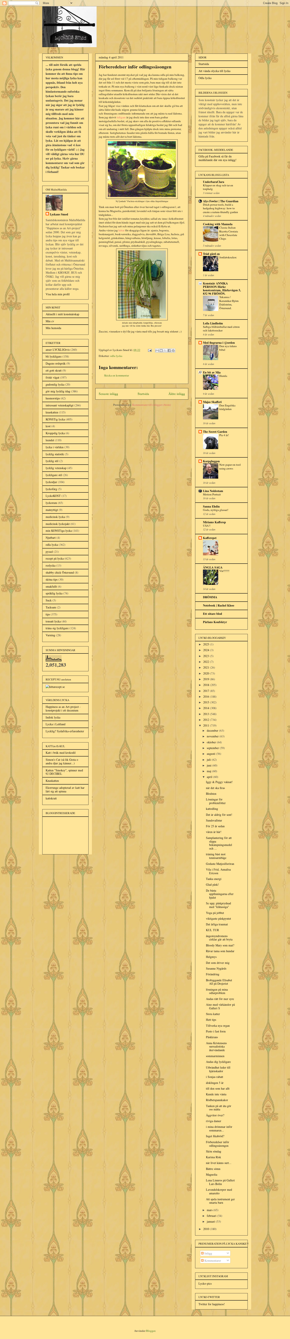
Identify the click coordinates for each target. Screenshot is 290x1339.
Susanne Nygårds (216, 968)
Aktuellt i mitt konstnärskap (62, 314)
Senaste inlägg (108, 394)
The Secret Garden (215, 431)
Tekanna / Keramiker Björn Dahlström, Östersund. (229, 302)
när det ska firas (215, 788)
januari (211, 1221)
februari (212, 1216)
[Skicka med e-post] (157, 350)
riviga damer (213, 1121)
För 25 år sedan (215, 826)
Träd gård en (211, 254)
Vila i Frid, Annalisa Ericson (218, 871)
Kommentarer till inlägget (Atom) (151, 405)
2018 (206, 685)
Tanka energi (213, 879)
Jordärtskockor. (228, 257)
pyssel (49, 552)
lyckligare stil (54, 475)
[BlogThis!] (161, 350)
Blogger (150, 1331)
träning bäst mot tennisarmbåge (216, 856)
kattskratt (51, 798)
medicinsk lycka (55, 517)
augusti (211, 754)
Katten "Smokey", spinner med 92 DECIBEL (64, 772)
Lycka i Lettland (55, 724)
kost (48, 426)
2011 (206, 725)
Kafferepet (210, 538)
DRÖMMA (210, 597)
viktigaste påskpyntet (218, 918)
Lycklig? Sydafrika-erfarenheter (65, 731)
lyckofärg (51, 489)
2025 (206, 644)
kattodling (212, 809)
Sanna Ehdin (211, 506)
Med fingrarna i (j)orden (219, 342)
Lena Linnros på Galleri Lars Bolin (220, 1182)
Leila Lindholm (213, 323)
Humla (223, 376)
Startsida (143, 394)
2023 (206, 656)
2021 (206, 667)
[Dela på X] (165, 350)
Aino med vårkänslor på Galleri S (220, 1006)
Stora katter (213, 1014)
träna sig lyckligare (57, 628)
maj (209, 771)
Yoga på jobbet (215, 913)
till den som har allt (217, 1088)
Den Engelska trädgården (227, 407)
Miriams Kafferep (214, 522)
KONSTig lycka (55, 419)
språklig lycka (54, 593)
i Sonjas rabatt (214, 1077)
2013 (206, 714)
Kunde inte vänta (216, 1094)
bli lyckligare (54, 356)
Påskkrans (212, 1037)
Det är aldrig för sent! (219, 815)
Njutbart (51, 538)
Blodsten (211, 794)
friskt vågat (52, 377)
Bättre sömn (213, 1169)
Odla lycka (204, 78)
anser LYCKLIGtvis (58, 350)
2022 (206, 662)
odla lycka (116, 356)
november (213, 736)
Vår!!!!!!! (224, 571)
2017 (206, 691)
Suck (49, 600)
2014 (206, 708)
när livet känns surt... (218, 1163)
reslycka (50, 565)
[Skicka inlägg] (149, 350)
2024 (206, 650)
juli (209, 760)
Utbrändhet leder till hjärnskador (218, 1069)
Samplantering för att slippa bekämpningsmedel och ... (219, 843)
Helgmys (211, 957)
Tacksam (51, 607)
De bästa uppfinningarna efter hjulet (220, 894)
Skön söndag (213, 1151)
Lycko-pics (205, 1283)
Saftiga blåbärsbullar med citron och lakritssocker (221, 328)
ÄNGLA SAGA (212, 567)
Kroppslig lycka (55, 433)
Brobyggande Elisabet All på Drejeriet (219, 982)
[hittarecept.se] (55, 687)
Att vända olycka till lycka (214, 71)
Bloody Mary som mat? (220, 945)
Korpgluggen (211, 461)
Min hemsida (53, 328)
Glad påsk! (212, 884)
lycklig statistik (55, 454)
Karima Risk (213, 1157)
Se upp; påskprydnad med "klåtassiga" (218, 905)
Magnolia (211, 1174)
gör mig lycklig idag (58, 391)
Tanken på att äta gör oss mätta (218, 1107)
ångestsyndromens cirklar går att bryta (219, 938)
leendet (50, 440)
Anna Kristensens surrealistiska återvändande (216, 1046)
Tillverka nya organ (218, 1026)
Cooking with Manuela (217, 224)
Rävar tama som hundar (220, 951)
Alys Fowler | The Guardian (220, 201)
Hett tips (211, 1020)
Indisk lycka (53, 717)
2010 (206, 1229)
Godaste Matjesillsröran (220, 864)
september (213, 748)
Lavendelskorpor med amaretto (219, 1191)
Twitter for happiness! (211, 1304)
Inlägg (208, 1253)
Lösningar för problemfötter (216, 801)
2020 (206, 673)
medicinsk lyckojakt (58, 524)
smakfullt (51, 586)
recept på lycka (55, 558)
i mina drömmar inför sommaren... (219, 1128)
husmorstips (53, 398)
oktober (212, 742)
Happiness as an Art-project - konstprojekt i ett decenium (63, 708)
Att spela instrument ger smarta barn (220, 1201)
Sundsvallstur (214, 820)
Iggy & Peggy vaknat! (219, 782)
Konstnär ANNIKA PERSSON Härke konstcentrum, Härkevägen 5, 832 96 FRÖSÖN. (222, 288)
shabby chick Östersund (60, 572)
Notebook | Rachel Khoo (218, 605)
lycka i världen (54, 447)
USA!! (206, 525)
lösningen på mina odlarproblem (217, 991)
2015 (206, 702)
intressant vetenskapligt (59, 405)
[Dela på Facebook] (169, 350)
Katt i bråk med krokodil (61, 753)
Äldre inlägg (176, 394)
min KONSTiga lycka (59, 531)
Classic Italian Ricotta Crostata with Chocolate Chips (228, 233)
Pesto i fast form (216, 1031)
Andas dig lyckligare (218, 1062)
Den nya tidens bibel (228, 348)
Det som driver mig (217, 963)
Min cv (50, 321)
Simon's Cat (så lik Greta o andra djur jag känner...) (62, 761)
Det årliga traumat (217, 924)
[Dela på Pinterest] (173, 350)
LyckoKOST (53, 496)
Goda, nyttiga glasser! (215, 510)
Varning (50, 635)
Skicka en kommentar (116, 375)
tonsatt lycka (53, 621)
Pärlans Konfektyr (215, 622)
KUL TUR (212, 930)
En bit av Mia (212, 372)
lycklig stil (52, 461)
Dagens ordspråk (56, 363)
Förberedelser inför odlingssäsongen (217, 1144)
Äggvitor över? (215, 1115)
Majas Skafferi (212, 402)
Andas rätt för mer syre (220, 999)
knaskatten (52, 412)
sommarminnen (215, 1056)
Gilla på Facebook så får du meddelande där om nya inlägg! (217, 158)
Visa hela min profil (58, 294)
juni (209, 765)
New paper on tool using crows (230, 466)
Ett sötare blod (212, 613)
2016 (206, 696)
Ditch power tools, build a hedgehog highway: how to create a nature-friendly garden (220, 208)
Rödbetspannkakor (217, 1100)
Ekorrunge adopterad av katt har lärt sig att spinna (65, 789)
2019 (206, 679)
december (213, 730)
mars (210, 1210)
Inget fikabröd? (215, 1136)
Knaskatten (52, 781)
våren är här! (213, 832)
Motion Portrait (212, 494)
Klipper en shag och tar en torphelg (218, 187)
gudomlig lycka (55, 384)
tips (48, 614)
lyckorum (51, 503)
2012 (206, 720)
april (210, 777)
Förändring (212, 974)
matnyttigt (52, 510)
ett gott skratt (54, 370)
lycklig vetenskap (56, 468)
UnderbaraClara (213, 182)
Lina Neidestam (213, 491)
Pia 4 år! (224, 435)
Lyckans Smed (59, 214)
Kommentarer (212, 1260)
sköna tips (52, 579)
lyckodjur (51, 482)
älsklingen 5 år (215, 1083)
